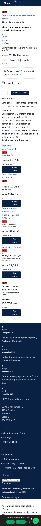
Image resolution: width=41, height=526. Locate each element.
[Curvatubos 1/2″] (11, 147)
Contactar (8, 454)
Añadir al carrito (20, 93)
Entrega (7, 437)
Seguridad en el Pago (14, 433)
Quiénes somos (11, 459)
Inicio (4, 27)
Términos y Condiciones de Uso (19, 468)
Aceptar (10, 522)
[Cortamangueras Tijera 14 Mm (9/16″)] (11, 246)
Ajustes (31, 522)
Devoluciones (10, 442)
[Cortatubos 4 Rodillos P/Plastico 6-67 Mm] (11, 213)
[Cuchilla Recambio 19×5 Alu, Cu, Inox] (11, 176)
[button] (11, 169)
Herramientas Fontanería (13, 30)
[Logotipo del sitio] (21, 3)
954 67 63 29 (8, 420)
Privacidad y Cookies (13, 463)
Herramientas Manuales (20, 27)
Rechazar (21, 522)
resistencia (7, 130)
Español (9, 480)
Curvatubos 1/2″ (7, 155)
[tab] (13, 106)
